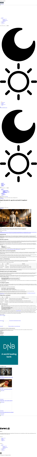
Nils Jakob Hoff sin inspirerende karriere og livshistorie (7, 412)
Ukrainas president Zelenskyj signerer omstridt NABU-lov (13, 249)
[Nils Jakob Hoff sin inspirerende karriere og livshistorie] (6, 410)
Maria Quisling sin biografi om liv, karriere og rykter (6, 377)
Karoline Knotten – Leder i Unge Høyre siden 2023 (6, 400)
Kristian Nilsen (2, 390)
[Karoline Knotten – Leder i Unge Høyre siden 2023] (6, 398)
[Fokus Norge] (3, 107)
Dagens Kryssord (3, 104)
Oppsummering (18, 232)
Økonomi (2, 103)
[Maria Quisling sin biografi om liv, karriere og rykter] (6, 375)
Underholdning (3, 102)
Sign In (7, 196)
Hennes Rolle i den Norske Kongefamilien (30, 232)
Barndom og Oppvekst (22, 232)
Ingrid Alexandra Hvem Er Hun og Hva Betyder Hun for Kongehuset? (8, 232)
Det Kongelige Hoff (18, 310)
